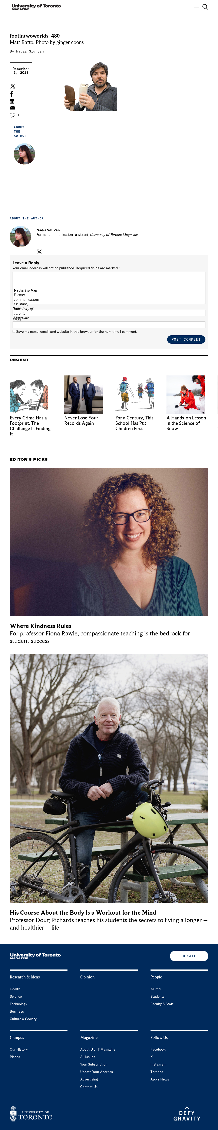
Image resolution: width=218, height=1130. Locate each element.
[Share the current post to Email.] (12, 109)
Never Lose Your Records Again (81, 420)
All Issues (87, 1057)
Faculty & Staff (162, 1004)
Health (15, 989)
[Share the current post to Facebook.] (11, 94)
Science (16, 996)
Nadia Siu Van (30, 51)
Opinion (87, 977)
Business (17, 1011)
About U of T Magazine (97, 1049)
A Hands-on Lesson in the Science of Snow (186, 423)
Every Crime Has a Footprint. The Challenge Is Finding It (30, 426)
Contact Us (89, 1087)
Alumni (156, 989)
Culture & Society (23, 1019)
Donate (189, 956)
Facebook (158, 1049)
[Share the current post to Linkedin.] (12, 101)
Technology (18, 1004)
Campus (17, 1037)
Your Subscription (93, 1064)
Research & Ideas (25, 977)
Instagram (158, 1064)
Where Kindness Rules (41, 626)
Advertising (89, 1079)
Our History (19, 1049)
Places (15, 1057)
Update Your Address (96, 1072)
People (156, 977)
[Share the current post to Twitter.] (12, 86)
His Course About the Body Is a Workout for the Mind (83, 912)
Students (158, 996)
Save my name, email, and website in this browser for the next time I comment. (76, 331)
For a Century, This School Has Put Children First (134, 423)
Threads (157, 1072)
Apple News (160, 1079)
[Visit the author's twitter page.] (38, 252)
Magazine (89, 1037)
